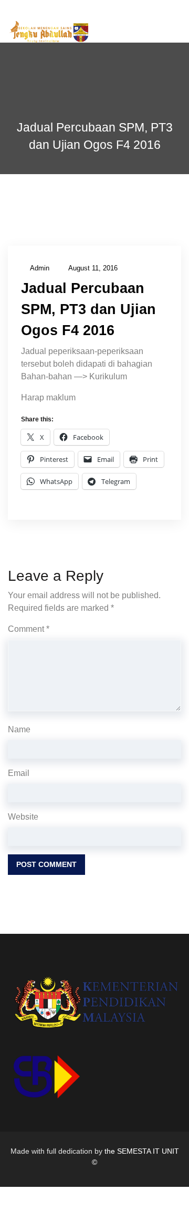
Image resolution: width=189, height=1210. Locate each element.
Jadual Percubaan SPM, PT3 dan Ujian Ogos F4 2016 (88, 309)
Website (23, 816)
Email (18, 773)
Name (19, 729)
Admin (39, 268)
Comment (28, 628)
